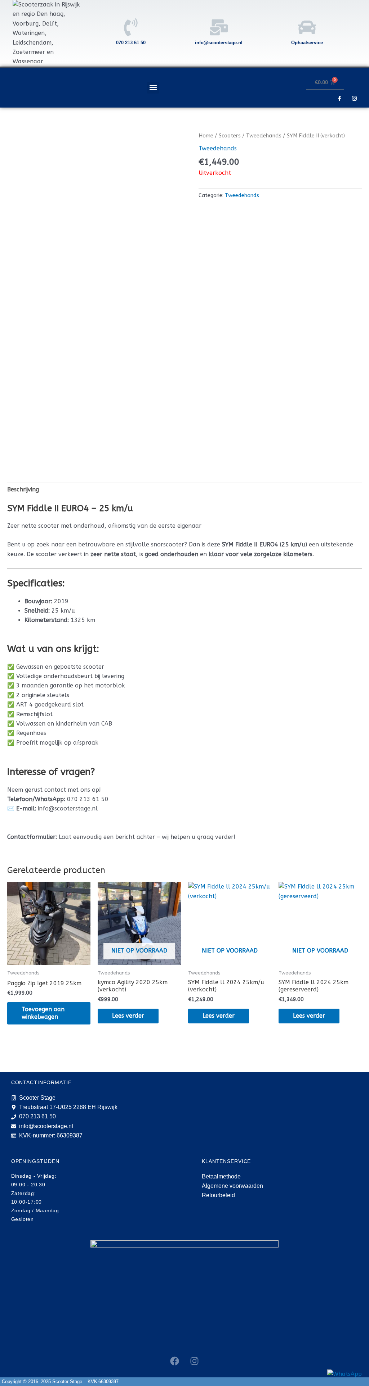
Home (206, 135)
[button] (153, 88)
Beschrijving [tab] (23, 489)
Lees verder (128, 1015)
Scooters (230, 135)
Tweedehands (263, 135)
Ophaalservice (307, 42)
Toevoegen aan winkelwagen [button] (43, 1013)
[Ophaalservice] (307, 27)
